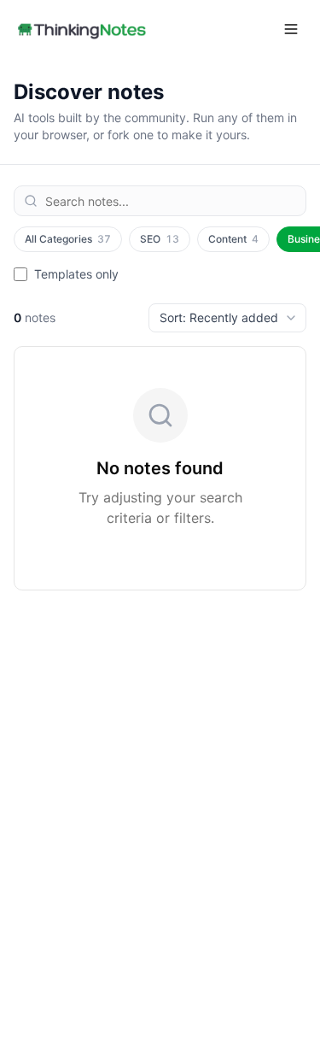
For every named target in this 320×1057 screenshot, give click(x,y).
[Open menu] (291, 29)
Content (233, 238)
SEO (159, 238)
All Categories (68, 238)
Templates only (76, 274)
